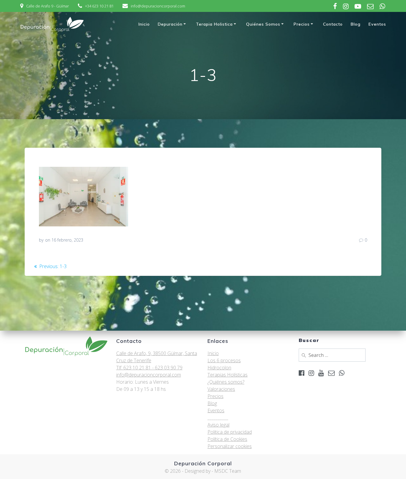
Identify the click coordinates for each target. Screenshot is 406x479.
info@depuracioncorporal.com (158, 6)
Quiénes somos (263, 24)
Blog (356, 24)
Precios (302, 24)
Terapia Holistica (214, 24)
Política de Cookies (227, 439)
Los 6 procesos (224, 360)
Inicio (144, 24)
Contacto (333, 24)
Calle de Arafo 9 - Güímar (47, 6)
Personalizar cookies (229, 446)
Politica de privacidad (229, 432)
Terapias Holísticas (227, 374)
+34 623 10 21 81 (99, 6)
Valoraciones (221, 389)
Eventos (377, 24)
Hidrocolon (219, 367)
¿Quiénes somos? (225, 382)
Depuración (170, 24)
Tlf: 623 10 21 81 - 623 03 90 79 (149, 367)
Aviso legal (218, 425)
